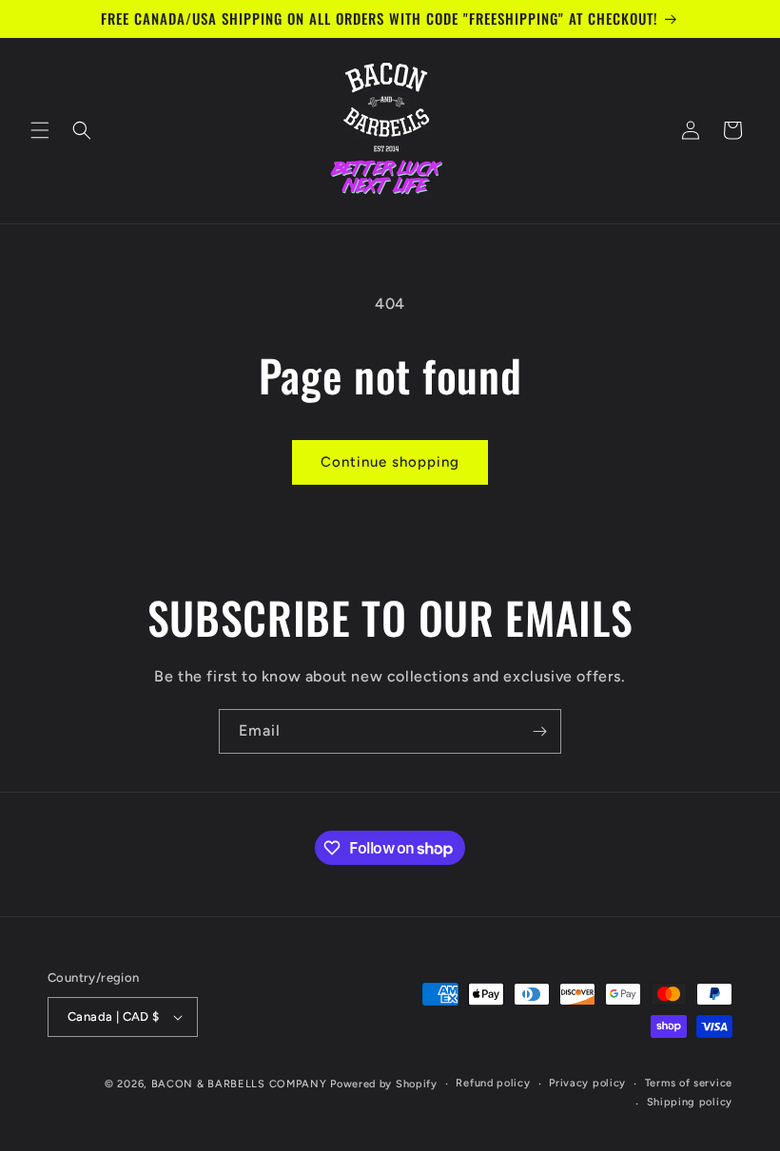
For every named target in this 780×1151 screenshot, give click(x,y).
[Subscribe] (539, 731)
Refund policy (493, 1083)
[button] (40, 130)
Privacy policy (587, 1083)
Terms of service (688, 1083)
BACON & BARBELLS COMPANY (239, 1084)
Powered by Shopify (384, 1084)
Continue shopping (390, 461)
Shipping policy (690, 1102)
